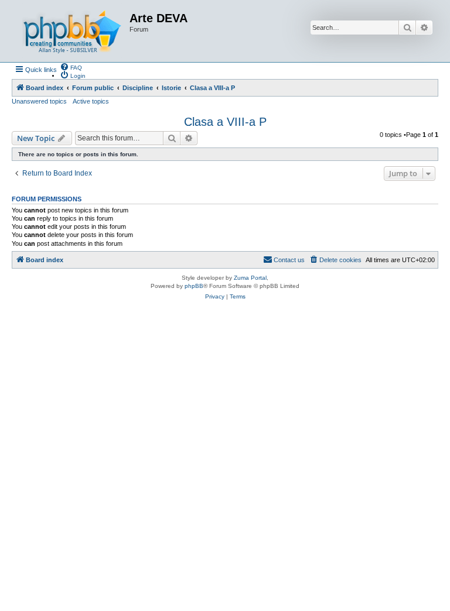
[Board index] (72, 31)
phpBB (194, 286)
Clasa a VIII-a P (225, 121)
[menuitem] (71, 67)
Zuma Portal (250, 277)
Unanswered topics (39, 101)
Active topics (91, 101)
